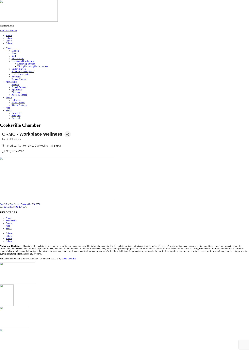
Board (14, 53)
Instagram (16, 115)
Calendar (16, 100)
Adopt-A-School (19, 95)
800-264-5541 (20, 207)
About (9, 48)
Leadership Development (23, 61)
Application (17, 89)
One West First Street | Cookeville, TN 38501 (21, 204)
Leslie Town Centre (21, 74)
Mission (15, 51)
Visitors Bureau (19, 69)
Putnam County (19, 79)
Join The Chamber (8, 30)
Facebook (16, 118)
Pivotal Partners (19, 87)
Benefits (15, 84)
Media (9, 110)
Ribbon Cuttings (19, 105)
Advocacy (16, 76)
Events (9, 97)
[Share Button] (67, 134)
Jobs (8, 108)
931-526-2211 (6, 207)
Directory (16, 92)
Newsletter (16, 113)
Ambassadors (18, 58)
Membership (11, 82)
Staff (14, 56)
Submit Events (18, 102)
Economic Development (23, 71)
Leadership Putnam (26, 63)
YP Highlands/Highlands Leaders (32, 66)
